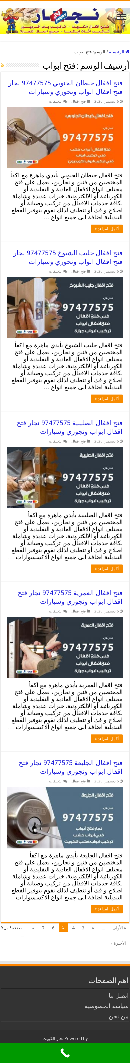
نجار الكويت (53, 1038)
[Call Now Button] (65, 1053)
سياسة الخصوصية (107, 1005)
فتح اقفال (78, 101)
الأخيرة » (118, 943)
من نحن (119, 1016)
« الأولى (119, 927)
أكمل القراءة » (107, 229)
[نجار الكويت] (65, 20)
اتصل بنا (119, 995)
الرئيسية (117, 51)
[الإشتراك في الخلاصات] (2, 65)
